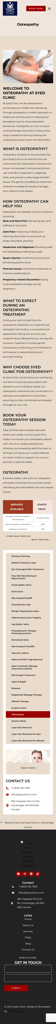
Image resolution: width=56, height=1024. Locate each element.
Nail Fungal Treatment (23, 675)
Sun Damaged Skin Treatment (27, 569)
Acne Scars (17, 591)
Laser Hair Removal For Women (28, 740)
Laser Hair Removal (21, 727)
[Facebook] (18, 874)
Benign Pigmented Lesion (25, 611)
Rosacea (15, 688)
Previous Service (18, 536)
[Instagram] (25, 874)
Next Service (40, 540)
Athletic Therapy (20, 701)
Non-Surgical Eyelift (21, 598)
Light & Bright (18, 681)
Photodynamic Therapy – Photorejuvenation (24, 632)
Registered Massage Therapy (26, 695)
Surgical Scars (18, 708)
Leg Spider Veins (20, 624)
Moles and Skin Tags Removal (27, 659)
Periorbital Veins (20, 640)
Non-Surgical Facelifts (22, 646)
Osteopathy (17, 714)
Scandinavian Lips (21, 604)
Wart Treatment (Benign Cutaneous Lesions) (24, 667)
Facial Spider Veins (21, 585)
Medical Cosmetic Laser (23, 562)
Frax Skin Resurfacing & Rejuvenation (23, 577)
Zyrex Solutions (16, 1011)
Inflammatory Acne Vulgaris (26, 617)
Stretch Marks (18, 721)
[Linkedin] (31, 874)
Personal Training (20, 556)
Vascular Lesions (20, 653)
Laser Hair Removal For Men (26, 734)
